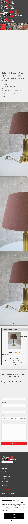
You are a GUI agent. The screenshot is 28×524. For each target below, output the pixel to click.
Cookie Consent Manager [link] (7, 500)
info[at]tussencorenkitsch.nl (9, 482)
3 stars (18, 336)
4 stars (21, 336)
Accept (14, 514)
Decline (14, 517)
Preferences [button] (12, 510)
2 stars (15, 336)
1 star (12, 336)
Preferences (14, 520)
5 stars (25, 336)
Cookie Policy (18, 459)
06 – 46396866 (5, 481)
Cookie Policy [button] (7, 508)
